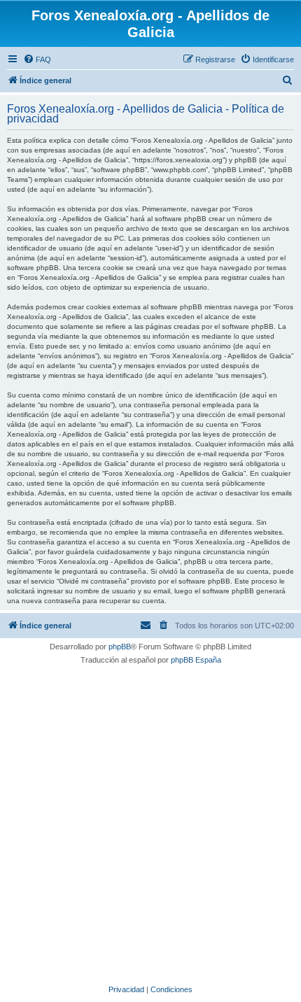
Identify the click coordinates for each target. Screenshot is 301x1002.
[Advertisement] (150, 822)
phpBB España (196, 660)
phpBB (119, 646)
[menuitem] (37, 59)
